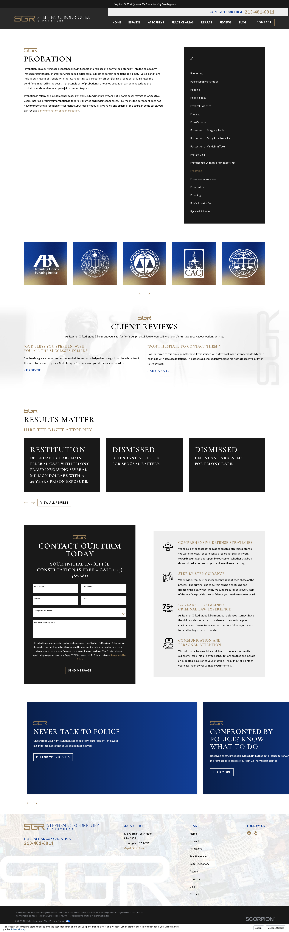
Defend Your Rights (53, 757)
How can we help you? (44, 622)
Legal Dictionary (199, 863)
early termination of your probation (58, 110)
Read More (222, 772)
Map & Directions (133, 848)
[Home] (52, 19)
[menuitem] (224, 73)
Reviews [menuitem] (226, 22)
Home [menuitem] (117, 22)
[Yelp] (256, 833)
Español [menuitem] (134, 22)
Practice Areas (198, 856)
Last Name (88, 586)
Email (85, 598)
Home (193, 833)
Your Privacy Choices (55, 921)
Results (194, 871)
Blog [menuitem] (242, 22)
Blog (192, 886)
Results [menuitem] (206, 22)
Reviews (195, 879)
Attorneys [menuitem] (156, 22)
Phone (37, 598)
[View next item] (148, 294)
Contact (264, 22)
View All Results (54, 502)
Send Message (79, 670)
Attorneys (196, 848)
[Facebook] (249, 833)
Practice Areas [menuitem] (182, 22)
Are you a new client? (44, 610)
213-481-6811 (260, 12)
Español (194, 841)
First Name (39, 586)
